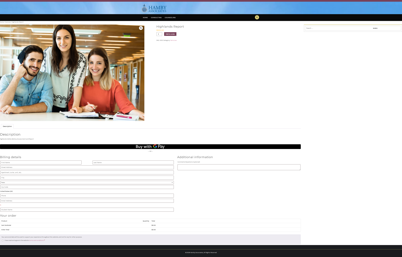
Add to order (170, 34)
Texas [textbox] (3, 182)
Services (8, 22)
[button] (141, 28)
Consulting (156, 17)
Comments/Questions (189, 162)
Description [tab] (7, 126)
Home (145, 17)
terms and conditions (36, 240)
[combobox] (87, 182)
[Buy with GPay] (150, 146)
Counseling (170, 17)
